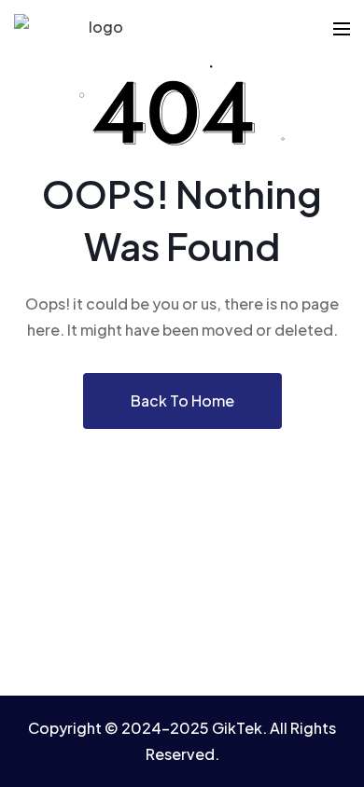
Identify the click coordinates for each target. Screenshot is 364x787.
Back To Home (182, 400)
